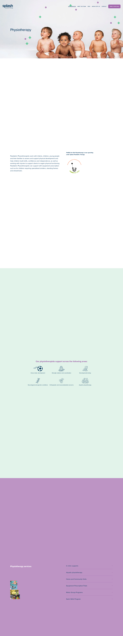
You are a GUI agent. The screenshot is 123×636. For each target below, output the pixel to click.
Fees (89, 6)
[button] (13, 583)
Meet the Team (82, 6)
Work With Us (96, 6)
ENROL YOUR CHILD (114, 6)
